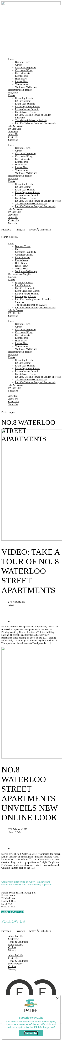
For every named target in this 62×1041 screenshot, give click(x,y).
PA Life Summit (23, 101)
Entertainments (22, 73)
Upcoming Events (24, 98)
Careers (18, 64)
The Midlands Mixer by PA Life (30, 120)
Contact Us (13, 137)
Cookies (12, 947)
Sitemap (12, 950)
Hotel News (21, 78)
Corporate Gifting (24, 70)
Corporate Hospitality (25, 67)
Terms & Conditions (18, 941)
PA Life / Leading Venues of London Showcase (38, 201)
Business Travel (22, 62)
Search (4, 236)
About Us (13, 134)
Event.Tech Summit (25, 103)
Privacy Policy (15, 944)
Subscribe (13, 140)
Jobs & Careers (15, 126)
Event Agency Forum (25, 112)
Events (11, 95)
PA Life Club (14, 128)
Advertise (13, 131)
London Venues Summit (27, 109)
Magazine (13, 92)
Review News (21, 81)
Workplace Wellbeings (26, 87)
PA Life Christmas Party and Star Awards (35, 123)
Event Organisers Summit (27, 106)
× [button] (57, 998)
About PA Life (15, 936)
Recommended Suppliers (20, 90)
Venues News (21, 84)
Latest (11, 59)
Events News (21, 76)
